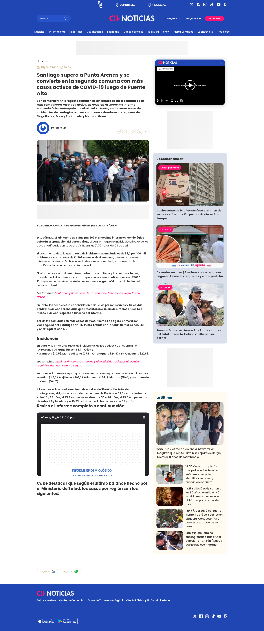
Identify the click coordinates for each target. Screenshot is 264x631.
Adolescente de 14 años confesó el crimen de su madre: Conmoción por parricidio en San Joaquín (189, 214)
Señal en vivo (214, 18)
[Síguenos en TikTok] (212, 4)
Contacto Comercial (71, 600)
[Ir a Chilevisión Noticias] (131, 18)
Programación (194, 18)
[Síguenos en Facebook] (198, 4)
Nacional (39, 31)
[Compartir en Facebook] (120, 131)
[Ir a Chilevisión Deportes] (125, 4)
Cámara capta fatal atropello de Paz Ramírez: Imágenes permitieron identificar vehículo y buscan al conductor (202, 474)
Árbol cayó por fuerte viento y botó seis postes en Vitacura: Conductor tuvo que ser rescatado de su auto (204, 518)
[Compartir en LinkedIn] (140, 131)
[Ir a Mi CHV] (100, 4)
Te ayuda (153, 31)
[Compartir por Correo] (146, 131)
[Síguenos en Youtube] (218, 4)
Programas (173, 18)
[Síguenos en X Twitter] (192, 4)
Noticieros (224, 31)
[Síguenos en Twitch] (225, 4)
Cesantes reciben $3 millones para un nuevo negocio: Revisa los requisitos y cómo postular (189, 274)
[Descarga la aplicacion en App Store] (67, 621)
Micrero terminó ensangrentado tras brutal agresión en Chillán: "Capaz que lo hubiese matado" (203, 539)
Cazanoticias (95, 31)
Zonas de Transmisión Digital (105, 600)
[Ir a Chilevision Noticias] (132, 593)
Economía (113, 31)
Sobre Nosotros (46, 600)
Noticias (42, 61)
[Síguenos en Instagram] (205, 4)
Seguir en (45, 571)
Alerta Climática (183, 31)
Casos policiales (133, 31)
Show (166, 31)
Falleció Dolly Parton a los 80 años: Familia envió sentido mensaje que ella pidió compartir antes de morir (203, 496)
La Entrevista (205, 31)
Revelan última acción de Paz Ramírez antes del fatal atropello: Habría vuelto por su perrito (188, 334)
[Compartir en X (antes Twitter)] (133, 131)
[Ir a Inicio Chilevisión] (157, 5)
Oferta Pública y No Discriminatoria (148, 600)
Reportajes (76, 31)
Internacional (57, 31)
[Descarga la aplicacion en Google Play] (46, 621)
